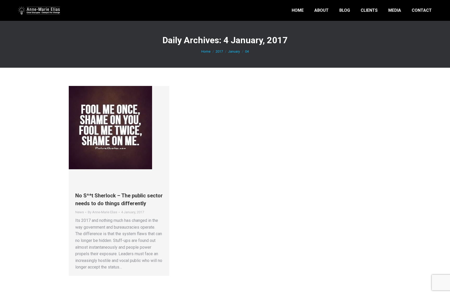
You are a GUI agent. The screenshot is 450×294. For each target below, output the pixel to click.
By (102, 212)
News (79, 212)
